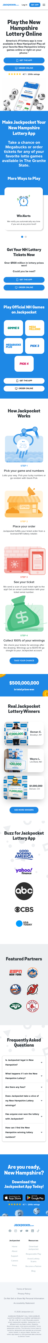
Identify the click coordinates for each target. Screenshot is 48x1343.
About (14, 1251)
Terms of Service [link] (24, 1289)
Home (14, 1246)
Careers (14, 1261)
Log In (24, 5)
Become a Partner (33, 1266)
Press (14, 1265)
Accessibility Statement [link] (24, 1303)
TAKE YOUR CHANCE (24, 660)
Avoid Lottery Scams (33, 1260)
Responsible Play (33, 1254)
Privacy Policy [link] (24, 1294)
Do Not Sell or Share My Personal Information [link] (24, 1298)
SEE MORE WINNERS (24, 810)
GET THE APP (26, 60)
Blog (33, 1271)
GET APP (35, 5)
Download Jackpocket (33, 1247)
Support (14, 1256)
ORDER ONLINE (26, 68)
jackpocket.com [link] (12, 1328)
